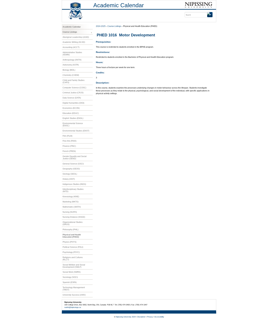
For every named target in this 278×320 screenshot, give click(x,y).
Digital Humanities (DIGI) (73, 103)
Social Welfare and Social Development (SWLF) (74, 266)
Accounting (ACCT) (71, 47)
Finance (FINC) (69, 146)
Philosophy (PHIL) (71, 229)
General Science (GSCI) (73, 164)
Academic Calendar (118, 5)
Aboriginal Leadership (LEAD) (76, 37)
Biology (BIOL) (69, 70)
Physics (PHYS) (69, 242)
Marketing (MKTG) (71, 202)
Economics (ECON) (71, 108)
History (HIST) (69, 179)
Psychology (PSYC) (71, 252)
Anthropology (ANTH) (72, 60)
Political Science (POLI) (73, 247)
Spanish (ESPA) (70, 282)
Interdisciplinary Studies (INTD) (73, 190)
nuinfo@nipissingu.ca (72, 307)
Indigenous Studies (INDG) (74, 184)
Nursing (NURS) (70, 212)
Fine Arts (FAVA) (69, 141)
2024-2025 (101, 26)
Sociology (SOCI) (70, 277)
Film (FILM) (67, 136)
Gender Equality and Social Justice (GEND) (75, 157)
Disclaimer (141, 317)
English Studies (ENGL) (73, 118)
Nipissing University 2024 (126, 317)
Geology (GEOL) (70, 174)
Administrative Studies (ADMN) (72, 53)
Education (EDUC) (71, 113)
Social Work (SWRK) (72, 272)
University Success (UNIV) (74, 295)
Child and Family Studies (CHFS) (73, 81)
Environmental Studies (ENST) (76, 131)
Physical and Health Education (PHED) (72, 236)
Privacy (150, 317)
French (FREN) (69, 151)
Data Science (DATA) (72, 98)
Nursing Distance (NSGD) (74, 217)
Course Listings (70, 32)
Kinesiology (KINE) (71, 196)
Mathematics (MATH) (72, 207)
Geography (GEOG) (71, 169)
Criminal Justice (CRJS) (73, 93)
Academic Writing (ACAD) (74, 42)
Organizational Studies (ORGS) (73, 223)
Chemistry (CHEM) (71, 75)
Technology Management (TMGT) (74, 288)
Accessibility (159, 317)
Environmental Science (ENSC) (73, 124)
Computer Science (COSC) (74, 88)
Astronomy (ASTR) (71, 65)
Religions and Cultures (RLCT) (73, 258)
